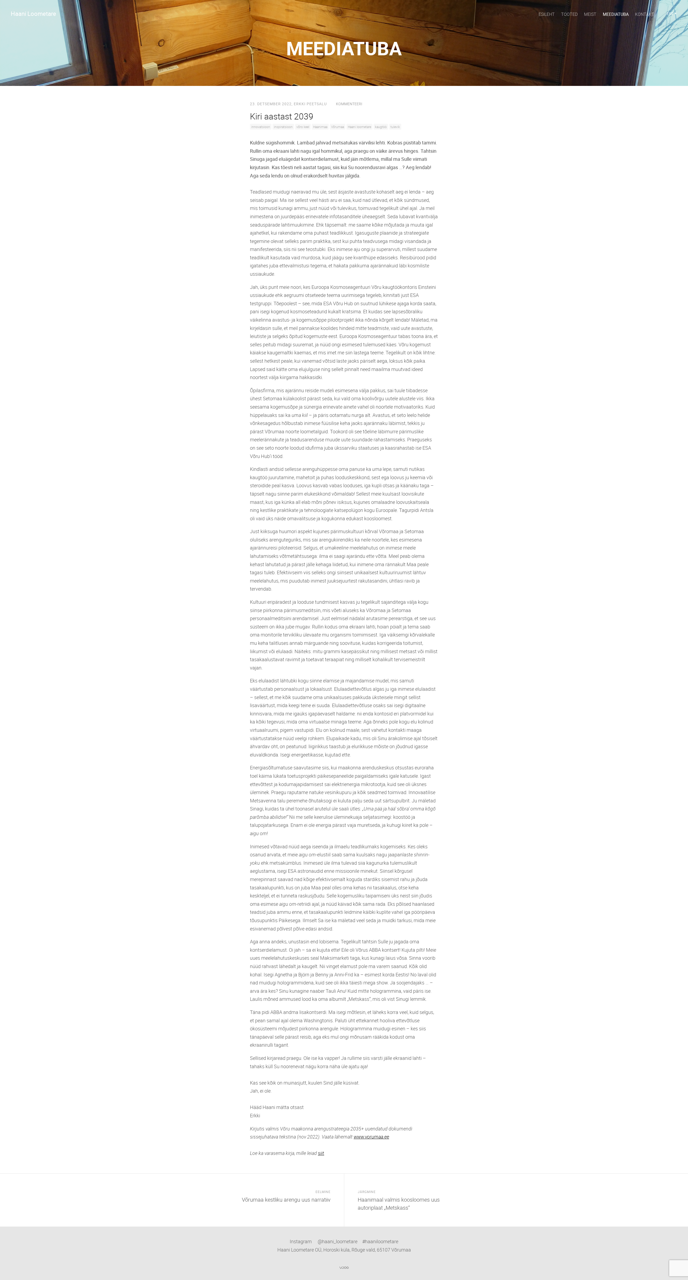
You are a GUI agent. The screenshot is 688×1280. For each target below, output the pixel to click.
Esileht (547, 14)
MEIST (590, 14)
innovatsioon (260, 127)
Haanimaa (320, 127)
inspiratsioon (283, 127)
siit (321, 1153)
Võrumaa (337, 127)
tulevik (395, 127)
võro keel (302, 127)
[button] (671, 13)
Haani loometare (359, 127)
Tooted (569, 14)
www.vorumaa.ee (371, 1136)
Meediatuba (616, 14)
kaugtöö (381, 127)
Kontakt (644, 14)
